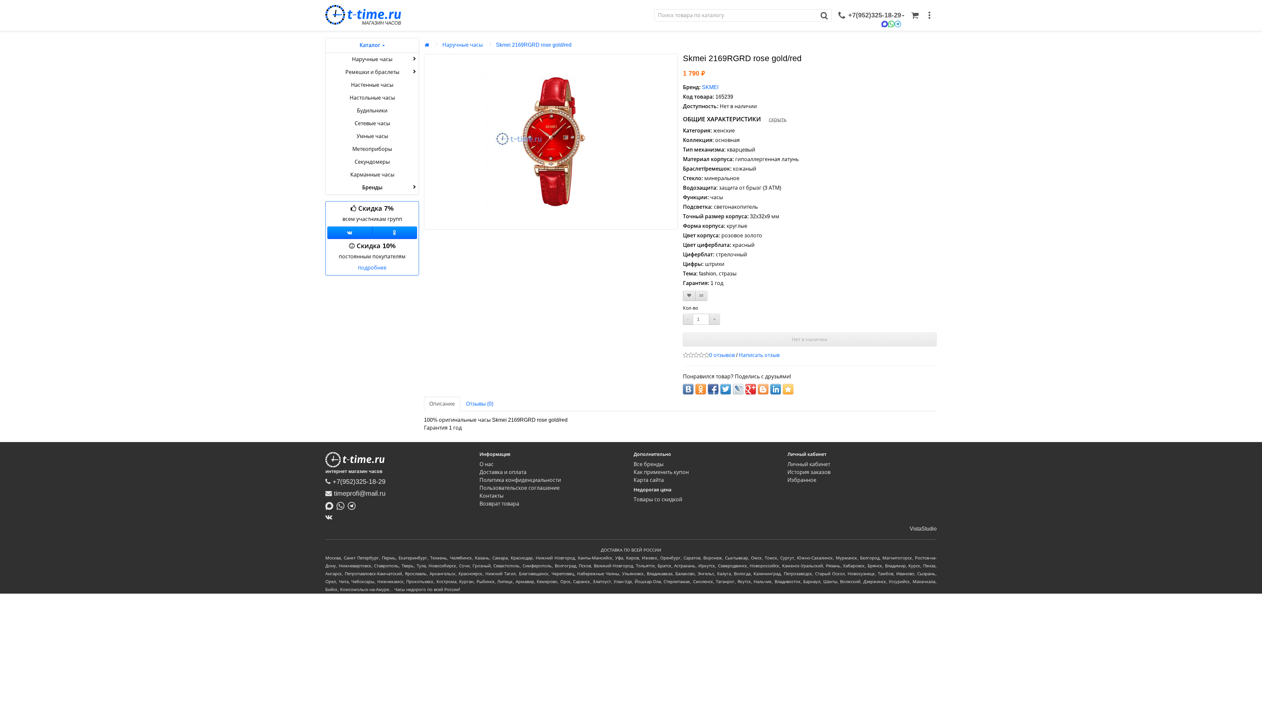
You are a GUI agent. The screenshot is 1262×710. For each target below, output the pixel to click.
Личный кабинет (808, 464)
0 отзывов (722, 355)
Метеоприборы (372, 149)
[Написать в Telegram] (353, 505)
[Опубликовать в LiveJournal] (738, 389)
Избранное (801, 480)
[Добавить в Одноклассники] (700, 389)
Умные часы (372, 136)
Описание (442, 404)
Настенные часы (372, 85)
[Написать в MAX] (331, 505)
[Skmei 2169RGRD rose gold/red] (551, 141)
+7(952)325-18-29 (358, 481)
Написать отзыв (759, 355)
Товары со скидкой (658, 499)
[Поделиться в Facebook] (713, 389)
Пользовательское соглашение (519, 488)
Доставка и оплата (502, 472)
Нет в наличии (810, 339)
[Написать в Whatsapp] (342, 505)
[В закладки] (689, 296)
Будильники (372, 110)
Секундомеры (372, 162)
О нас (486, 464)
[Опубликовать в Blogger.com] (763, 389)
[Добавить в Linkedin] (775, 389)
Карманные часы (372, 175)
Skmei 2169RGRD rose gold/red (534, 45)
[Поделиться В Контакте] (688, 389)
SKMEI (710, 87)
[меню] (929, 15)
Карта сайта (649, 480)
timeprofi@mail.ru (359, 493)
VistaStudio (923, 529)
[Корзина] (915, 15)
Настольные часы (372, 98)
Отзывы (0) (479, 404)
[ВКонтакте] (330, 517)
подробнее (372, 268)
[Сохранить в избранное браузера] (788, 389)
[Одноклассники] (394, 232)
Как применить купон (661, 472)
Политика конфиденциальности (520, 480)
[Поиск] (824, 15)
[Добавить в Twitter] (725, 389)
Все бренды (649, 464)
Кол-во (690, 308)
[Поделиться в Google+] (750, 389)
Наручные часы (372, 59)
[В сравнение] (701, 296)
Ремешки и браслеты (372, 72)
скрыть (777, 119)
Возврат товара (499, 504)
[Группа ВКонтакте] (349, 232)
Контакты (491, 496)
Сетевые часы (372, 123)
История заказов (808, 472)
